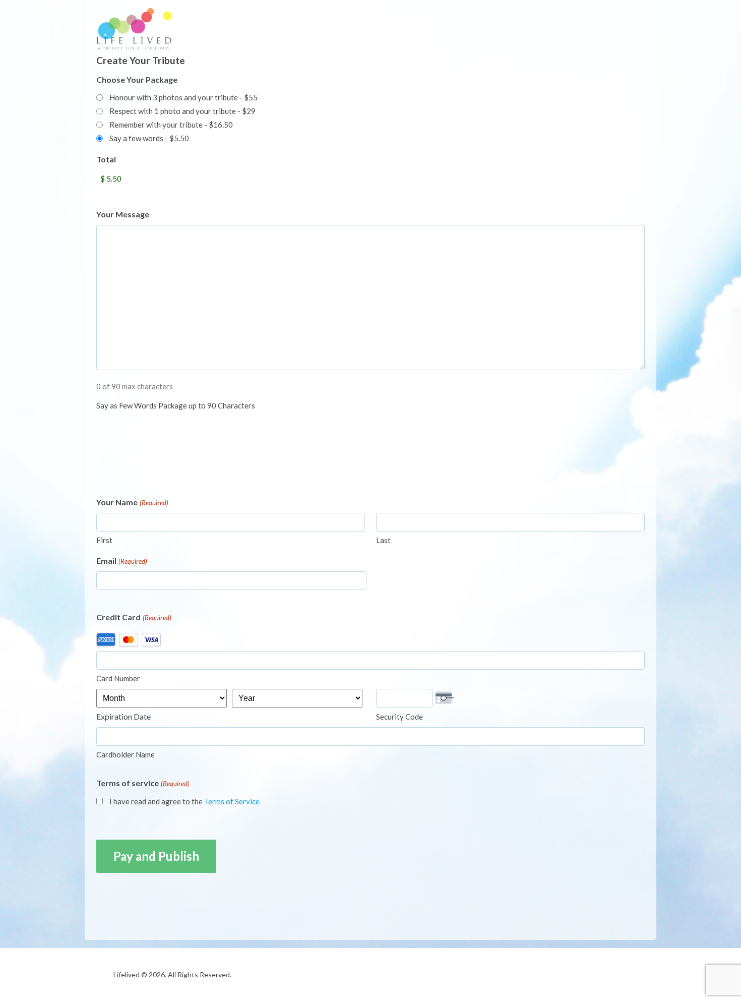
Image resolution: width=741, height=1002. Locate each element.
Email (121, 560)
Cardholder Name (125, 754)
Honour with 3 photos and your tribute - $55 (183, 97)
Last (383, 540)
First (104, 540)
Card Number (118, 678)
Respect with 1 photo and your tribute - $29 (182, 110)
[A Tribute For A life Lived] (159, 28)
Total (106, 159)
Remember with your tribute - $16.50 (171, 124)
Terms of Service (232, 801)
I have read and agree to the (184, 801)
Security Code (399, 716)
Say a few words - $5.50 (149, 138)
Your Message (122, 214)
